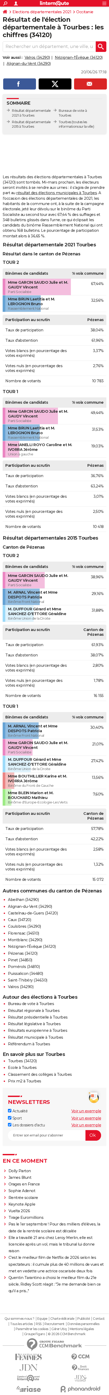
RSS (39, 1324)
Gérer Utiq (58, 1329)
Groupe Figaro (34, 1334)
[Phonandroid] (80, 1389)
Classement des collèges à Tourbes (40, 1074)
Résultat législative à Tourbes (34, 1023)
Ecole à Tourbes (22, 1067)
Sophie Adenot (21, 1190)
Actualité (19, 1111)
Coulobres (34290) (24, 926)
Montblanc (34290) (25, 940)
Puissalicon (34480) (25, 973)
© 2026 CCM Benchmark (66, 1334)
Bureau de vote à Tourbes (31, 1003)
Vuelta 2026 (19, 1211)
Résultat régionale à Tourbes (34, 1010)
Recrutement (54, 1324)
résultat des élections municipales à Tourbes (56, 192)
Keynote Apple (21, 1204)
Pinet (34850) (20, 960)
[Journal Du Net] (28, 1367)
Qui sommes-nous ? (19, 1319)
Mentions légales (82, 1329)
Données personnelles (83, 1324)
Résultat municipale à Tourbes (35, 1037)
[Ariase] (28, 1389)
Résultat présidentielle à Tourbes (38, 1017)
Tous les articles (21, 1324)
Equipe (42, 1319)
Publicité (83, 1319)
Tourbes (65, 122)
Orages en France (24, 1184)
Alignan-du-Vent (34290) (29, 63)
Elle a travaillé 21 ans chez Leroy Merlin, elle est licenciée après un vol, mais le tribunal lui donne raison (51, 1244)
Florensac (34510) (23, 933)
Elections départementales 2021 (41, 12)
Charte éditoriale (62, 1319)
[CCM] (80, 1357)
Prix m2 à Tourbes (24, 1081)
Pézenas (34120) (23, 953)
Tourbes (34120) (22, 1061)
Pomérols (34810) (24, 966)
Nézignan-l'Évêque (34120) (79, 57)
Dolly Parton (19, 1171)
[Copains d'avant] (28, 1378)
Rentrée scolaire (23, 1197)
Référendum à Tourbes (29, 1044)
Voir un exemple (86, 1111)
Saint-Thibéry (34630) (27, 980)
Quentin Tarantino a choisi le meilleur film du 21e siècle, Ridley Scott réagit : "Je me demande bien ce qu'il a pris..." (54, 1284)
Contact (99, 1319)
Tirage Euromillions (26, 1217)
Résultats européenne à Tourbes (37, 1030)
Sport (16, 1118)
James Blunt (19, 1177)
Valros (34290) (37, 57)
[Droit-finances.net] (80, 1368)
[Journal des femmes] (28, 1357)
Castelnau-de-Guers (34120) (33, 913)
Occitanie (84, 12)
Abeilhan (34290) (23, 899)
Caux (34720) (19, 919)
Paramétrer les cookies (32, 1329)
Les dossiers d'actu (28, 1125)
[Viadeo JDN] (80, 1378)
